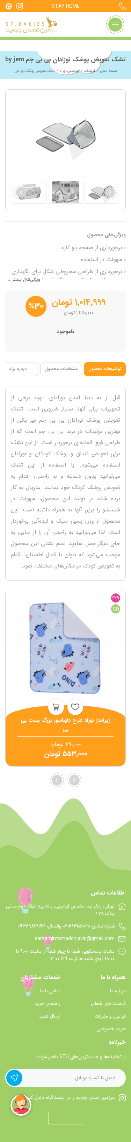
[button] (21, 192)
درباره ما (118, 991)
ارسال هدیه (49, 1016)
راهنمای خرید (47, 1003)
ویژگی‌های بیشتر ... (24, 279)
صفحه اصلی (108, 71)
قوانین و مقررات (110, 1016)
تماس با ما (50, 991)
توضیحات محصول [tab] (105, 369)
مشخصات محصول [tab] (61, 369)
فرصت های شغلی (108, 1003)
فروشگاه (89, 71)
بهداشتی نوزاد (69, 71)
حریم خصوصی (111, 1029)
